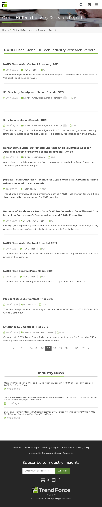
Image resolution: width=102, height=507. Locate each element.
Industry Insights (50, 447)
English (50, 495)
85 (36, 348)
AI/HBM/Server (31, 332)
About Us (17, 447)
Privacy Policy (82, 447)
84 (31, 348)
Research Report (32, 447)
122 (77, 348)
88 (54, 348)
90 (66, 348)
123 (83, 348)
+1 (65, 98)
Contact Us (68, 453)
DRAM (27, 98)
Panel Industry (54, 98)
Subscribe (62, 471)
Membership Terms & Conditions (45, 453)
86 (42, 348)
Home (5, 30)
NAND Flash (30, 70)
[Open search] (81, 5)
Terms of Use (67, 447)
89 (60, 348)
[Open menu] (96, 4)
